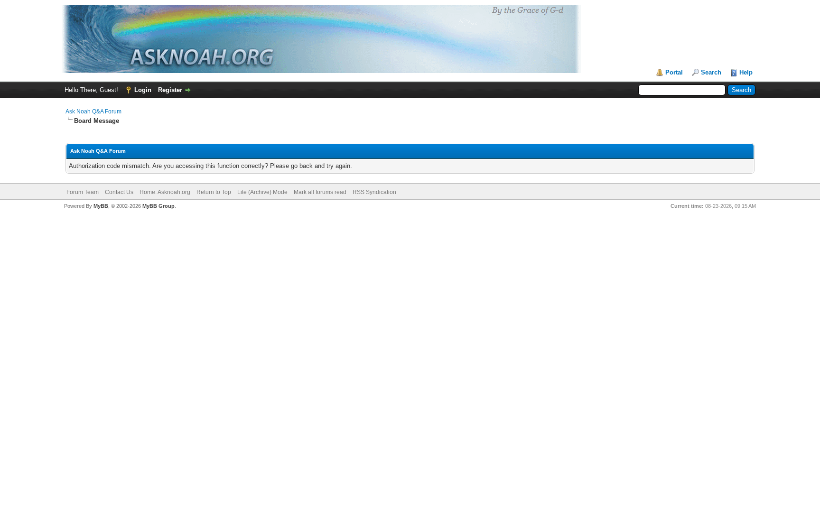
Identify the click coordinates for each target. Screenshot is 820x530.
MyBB (100, 206)
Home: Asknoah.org (165, 192)
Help (746, 72)
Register (170, 89)
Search (711, 72)
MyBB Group (158, 206)
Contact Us (119, 192)
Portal (674, 72)
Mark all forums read (320, 192)
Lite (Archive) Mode (262, 192)
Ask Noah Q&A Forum (93, 111)
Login (142, 89)
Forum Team (82, 192)
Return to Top (213, 192)
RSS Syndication (374, 192)
